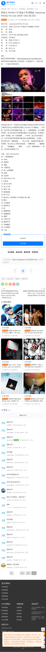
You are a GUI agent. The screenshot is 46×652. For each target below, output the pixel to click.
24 (22, 573)
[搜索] (36, 3)
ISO (3, 278)
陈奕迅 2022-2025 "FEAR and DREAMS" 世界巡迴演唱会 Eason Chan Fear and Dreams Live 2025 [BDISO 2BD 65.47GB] (34, 400)
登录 (24, 415)
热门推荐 (6, 327)
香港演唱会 (24, 20)
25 (28, 573)
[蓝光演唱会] (8, 3)
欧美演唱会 (5, 590)
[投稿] (32, 3)
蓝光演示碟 (5, 599)
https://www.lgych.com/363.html (29, 59)
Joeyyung (10, 278)
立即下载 (23, 243)
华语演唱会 (5, 587)
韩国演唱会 (5, 596)
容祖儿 (17, 278)
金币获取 (19, 610)
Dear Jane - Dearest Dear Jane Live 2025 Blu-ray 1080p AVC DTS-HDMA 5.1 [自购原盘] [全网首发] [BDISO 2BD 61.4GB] (11, 366)
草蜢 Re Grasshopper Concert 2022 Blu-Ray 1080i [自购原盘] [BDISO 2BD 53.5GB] (34, 332)
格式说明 (19, 616)
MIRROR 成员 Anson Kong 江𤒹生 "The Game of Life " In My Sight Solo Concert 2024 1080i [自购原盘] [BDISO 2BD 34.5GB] (11, 332)
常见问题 (19, 620)
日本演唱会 (5, 593)
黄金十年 (24, 278)
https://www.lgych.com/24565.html (24, 259)
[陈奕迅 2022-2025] (34, 383)
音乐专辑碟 (5, 620)
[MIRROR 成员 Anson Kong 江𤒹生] (11, 315)
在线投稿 (19, 607)
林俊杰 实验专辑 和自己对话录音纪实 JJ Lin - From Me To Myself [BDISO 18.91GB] (34, 293)
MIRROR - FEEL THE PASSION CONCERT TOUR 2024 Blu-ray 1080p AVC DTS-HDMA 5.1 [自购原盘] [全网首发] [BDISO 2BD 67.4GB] (34, 366)
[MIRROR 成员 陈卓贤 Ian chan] (11, 383)
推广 (39, 20)
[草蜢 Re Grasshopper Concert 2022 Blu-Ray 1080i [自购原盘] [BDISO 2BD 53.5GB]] (34, 315)
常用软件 (19, 613)
